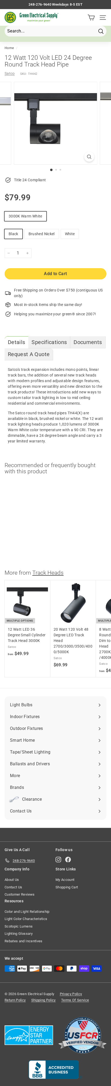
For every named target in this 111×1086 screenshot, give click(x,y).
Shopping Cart (67, 887)
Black (13, 234)
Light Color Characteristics (26, 919)
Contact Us (13, 887)
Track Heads (48, 573)
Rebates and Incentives (24, 941)
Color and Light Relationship (27, 912)
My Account (65, 880)
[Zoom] (89, 157)
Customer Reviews (20, 894)
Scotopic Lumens (19, 926)
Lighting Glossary (19, 934)
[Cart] (91, 17)
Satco (10, 73)
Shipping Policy (43, 1000)
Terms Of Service (75, 1000)
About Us (12, 880)
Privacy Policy (71, 994)
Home (9, 48)
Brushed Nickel (42, 234)
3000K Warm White (25, 216)
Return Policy (15, 1000)
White (70, 234)
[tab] (16, 342)
